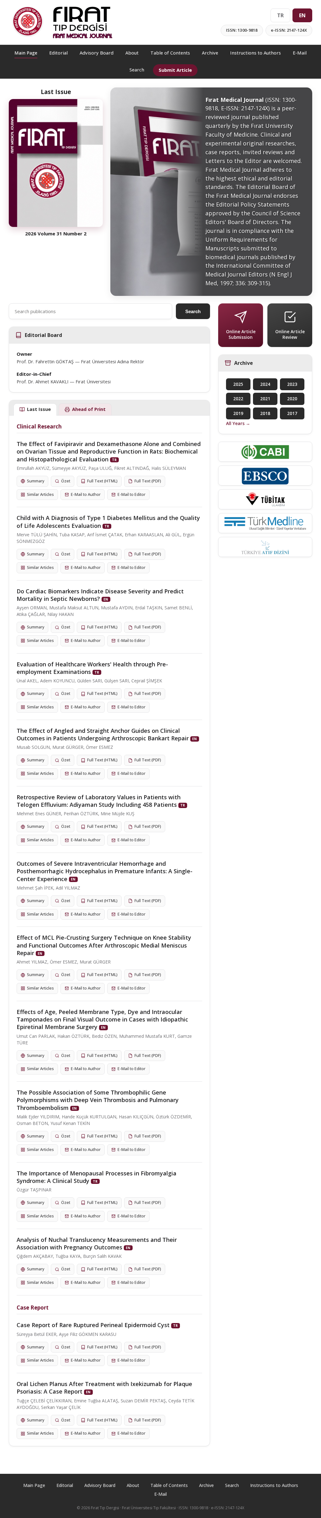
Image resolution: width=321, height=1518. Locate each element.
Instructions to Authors (255, 53)
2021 (265, 399)
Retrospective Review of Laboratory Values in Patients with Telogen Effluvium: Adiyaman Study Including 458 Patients (99, 800)
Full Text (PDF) (147, 481)
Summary (35, 481)
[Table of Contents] (56, 163)
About (132, 53)
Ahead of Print (89, 409)
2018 (265, 413)
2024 (265, 384)
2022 (238, 399)
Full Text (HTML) (102, 481)
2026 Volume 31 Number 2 (56, 233)
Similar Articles (40, 494)
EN (302, 15)
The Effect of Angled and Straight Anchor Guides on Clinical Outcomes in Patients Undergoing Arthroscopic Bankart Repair (103, 734)
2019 (238, 413)
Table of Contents (170, 53)
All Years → (238, 423)
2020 (292, 399)
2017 (292, 413)
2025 (238, 384)
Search (136, 70)
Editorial (58, 53)
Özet (65, 481)
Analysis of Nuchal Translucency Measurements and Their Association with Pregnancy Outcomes (97, 1243)
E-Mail (300, 53)
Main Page (25, 53)
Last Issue (39, 409)
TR (280, 15)
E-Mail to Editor (131, 494)
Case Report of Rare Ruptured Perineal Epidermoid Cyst (93, 1325)
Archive (210, 53)
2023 (292, 384)
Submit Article (175, 70)
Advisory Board (96, 53)
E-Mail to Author (86, 494)
